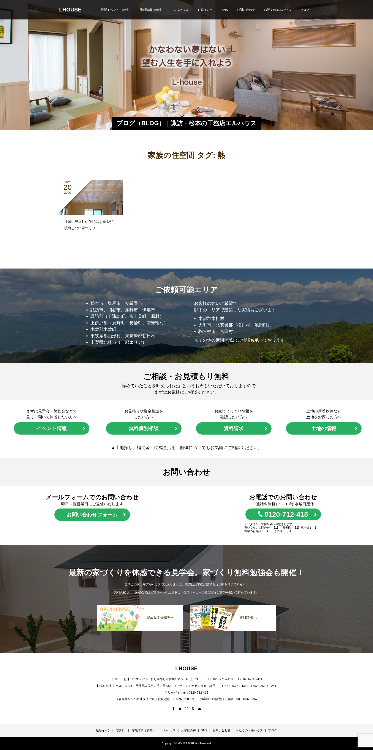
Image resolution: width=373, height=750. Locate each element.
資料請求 (234, 428)
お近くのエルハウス (277, 9)
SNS (225, 9)
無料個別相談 (144, 428)
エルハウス (180, 9)
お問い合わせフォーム (92, 514)
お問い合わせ (246, 9)
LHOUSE (70, 9)
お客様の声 (205, 9)
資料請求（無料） (152, 9)
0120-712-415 (286, 514)
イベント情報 (51, 428)
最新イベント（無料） (116, 9)
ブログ (304, 9)
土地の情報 (323, 428)
